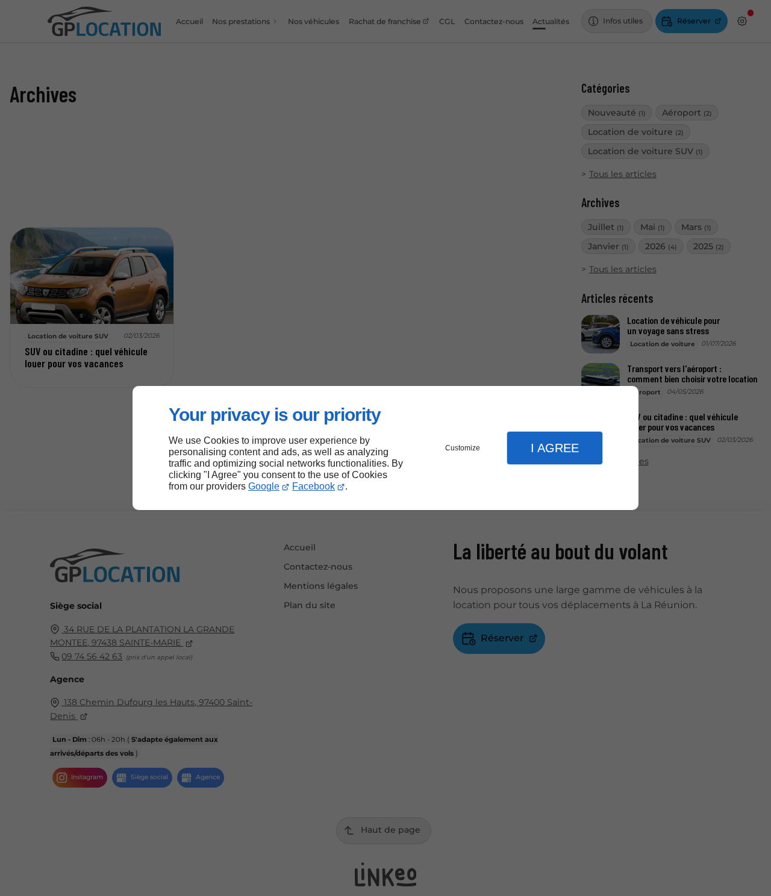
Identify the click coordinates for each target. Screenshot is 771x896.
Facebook (313, 486)
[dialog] (385, 448)
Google (263, 486)
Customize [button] (462, 448)
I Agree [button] (555, 448)
